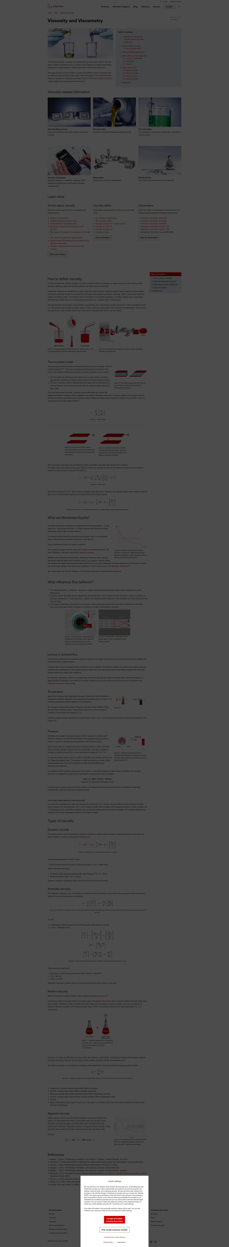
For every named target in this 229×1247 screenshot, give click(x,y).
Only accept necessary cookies (114, 1230)
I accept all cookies (114, 1220)
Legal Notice (121, 1242)
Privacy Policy (108, 1242)
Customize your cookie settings (114, 1237)
